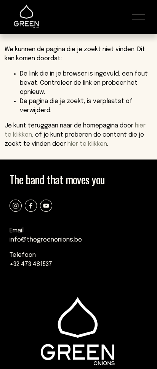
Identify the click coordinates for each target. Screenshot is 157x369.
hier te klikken (87, 144)
